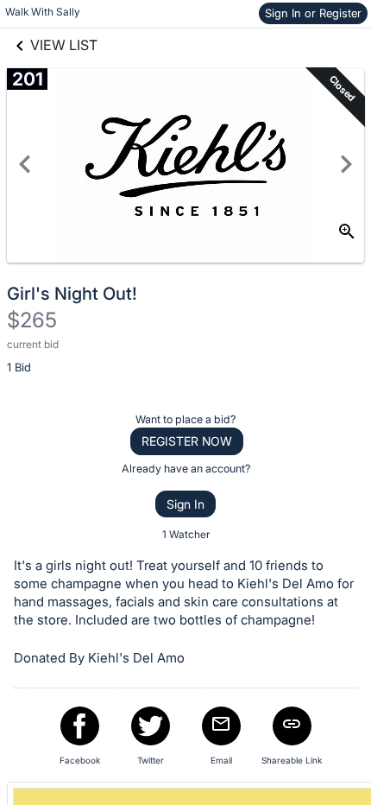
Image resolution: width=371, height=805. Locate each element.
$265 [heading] (32, 320)
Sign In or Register (313, 13)
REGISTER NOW (186, 441)
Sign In (185, 504)
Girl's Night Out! (72, 293)
